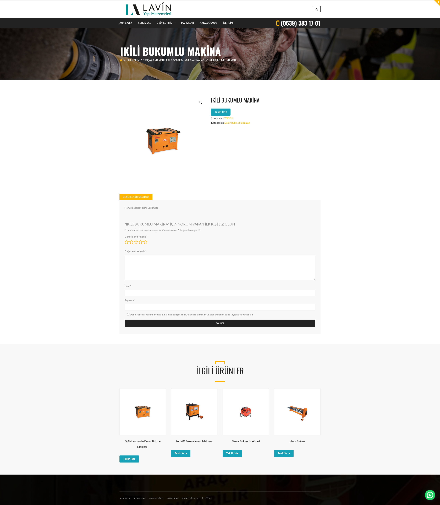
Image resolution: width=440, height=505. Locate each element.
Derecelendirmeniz (136, 236)
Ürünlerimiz (134, 60)
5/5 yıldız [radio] (145, 242)
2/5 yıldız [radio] (131, 242)
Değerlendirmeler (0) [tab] (136, 197)
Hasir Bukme (297, 441)
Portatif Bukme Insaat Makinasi (194, 441)
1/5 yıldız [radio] (127, 242)
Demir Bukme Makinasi (246, 441)
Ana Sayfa (124, 498)
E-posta (130, 300)
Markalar (173, 498)
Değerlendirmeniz (135, 251)
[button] (200, 102)
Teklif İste (220, 111)
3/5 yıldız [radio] (136, 242)
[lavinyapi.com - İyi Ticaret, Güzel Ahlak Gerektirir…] (148, 8)
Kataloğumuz (190, 498)
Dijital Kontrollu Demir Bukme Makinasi (143, 443)
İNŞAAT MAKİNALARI (157, 60)
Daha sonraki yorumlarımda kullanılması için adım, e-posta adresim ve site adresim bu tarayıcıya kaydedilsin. (191, 314)
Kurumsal (140, 498)
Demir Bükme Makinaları (189, 60)
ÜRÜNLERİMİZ (156, 498)
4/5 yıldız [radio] (141, 242)
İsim (128, 285)
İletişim (206, 498)
